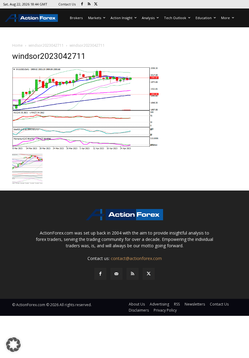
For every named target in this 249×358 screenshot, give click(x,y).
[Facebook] (82, 4)
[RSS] (89, 4)
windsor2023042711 (46, 45)
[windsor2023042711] (85, 108)
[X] (96, 4)
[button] (13, 344)
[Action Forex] (31, 17)
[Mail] (116, 274)
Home (17, 45)
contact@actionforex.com (136, 258)
